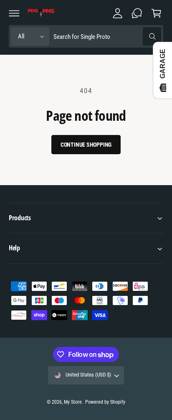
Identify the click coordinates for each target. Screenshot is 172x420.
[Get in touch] (137, 13)
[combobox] (107, 36)
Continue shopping (86, 144)
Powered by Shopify (105, 402)
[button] (14, 13)
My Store (73, 402)
